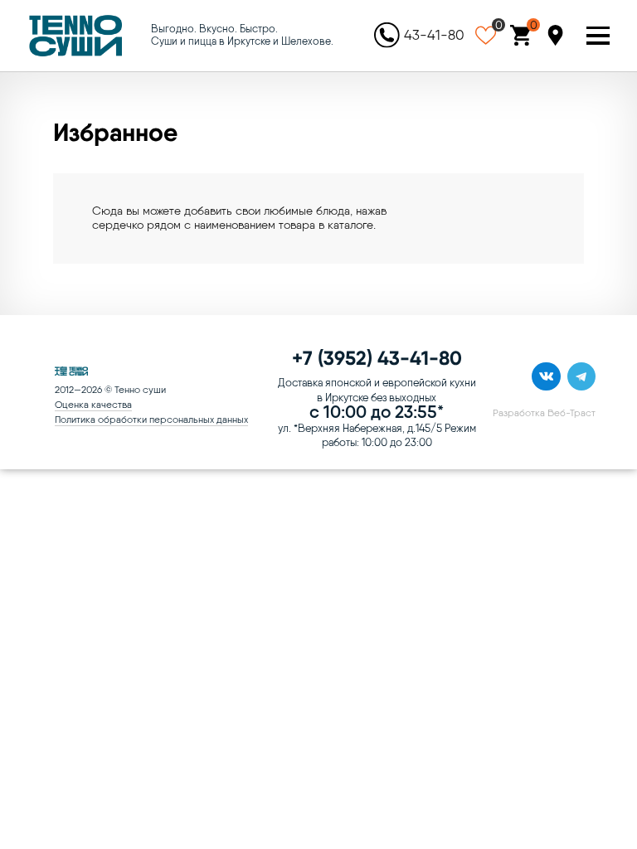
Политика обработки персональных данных (151, 419)
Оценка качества (93, 404)
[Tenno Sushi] (76, 35)
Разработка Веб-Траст (544, 413)
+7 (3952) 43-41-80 (377, 358)
